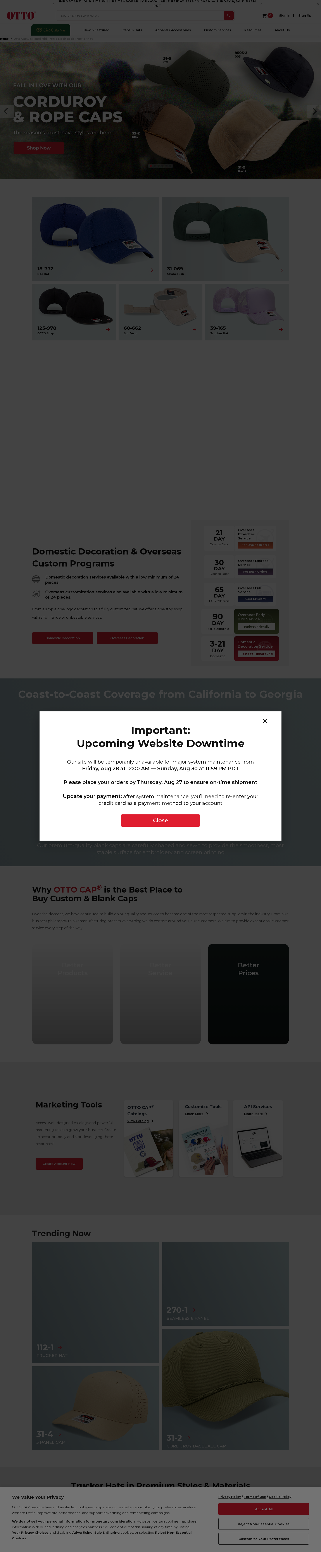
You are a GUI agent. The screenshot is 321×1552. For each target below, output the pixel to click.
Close (160, 820)
